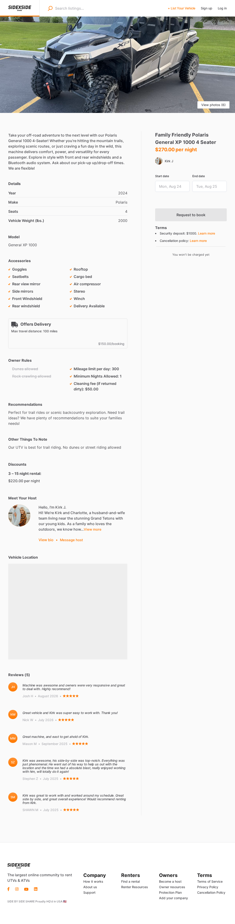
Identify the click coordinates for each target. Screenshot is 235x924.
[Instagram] (16, 888)
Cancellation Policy (211, 892)
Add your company (173, 898)
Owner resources (172, 887)
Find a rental (130, 881)
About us (90, 887)
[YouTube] (26, 888)
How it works (93, 881)
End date (198, 176)
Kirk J (169, 161)
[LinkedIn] (35, 888)
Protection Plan (170, 892)
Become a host (170, 881)
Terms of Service (210, 881)
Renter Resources (134, 887)
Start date (162, 176)
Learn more (206, 233)
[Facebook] (9, 888)
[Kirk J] (19, 515)
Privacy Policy (207, 887)
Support (89, 892)
